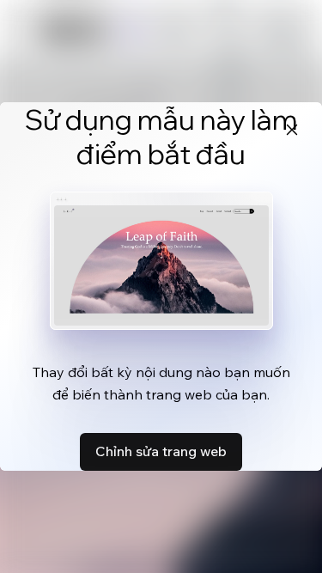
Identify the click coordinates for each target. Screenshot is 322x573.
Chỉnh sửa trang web (161, 451)
